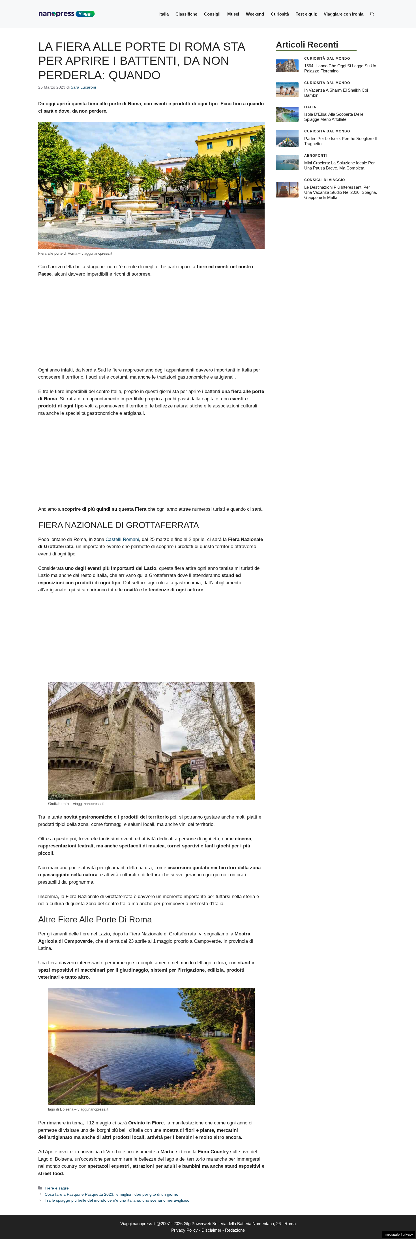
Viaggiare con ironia (343, 14)
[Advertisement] (151, 324)
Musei (233, 14)
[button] (372, 14)
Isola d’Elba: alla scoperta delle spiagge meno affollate (333, 117)
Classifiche (186, 14)
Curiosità (280, 14)
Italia (164, 14)
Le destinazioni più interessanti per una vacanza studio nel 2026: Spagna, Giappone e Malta (340, 192)
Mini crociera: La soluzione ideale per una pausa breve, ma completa (339, 165)
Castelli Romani (122, 539)
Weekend (255, 14)
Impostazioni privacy (399, 1234)
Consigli (212, 14)
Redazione (235, 1230)
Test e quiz (306, 14)
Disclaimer (211, 1230)
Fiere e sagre (57, 1188)
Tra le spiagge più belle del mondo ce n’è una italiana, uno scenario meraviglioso (117, 1200)
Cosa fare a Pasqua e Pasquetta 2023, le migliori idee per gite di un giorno (111, 1194)
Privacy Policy (184, 1230)
